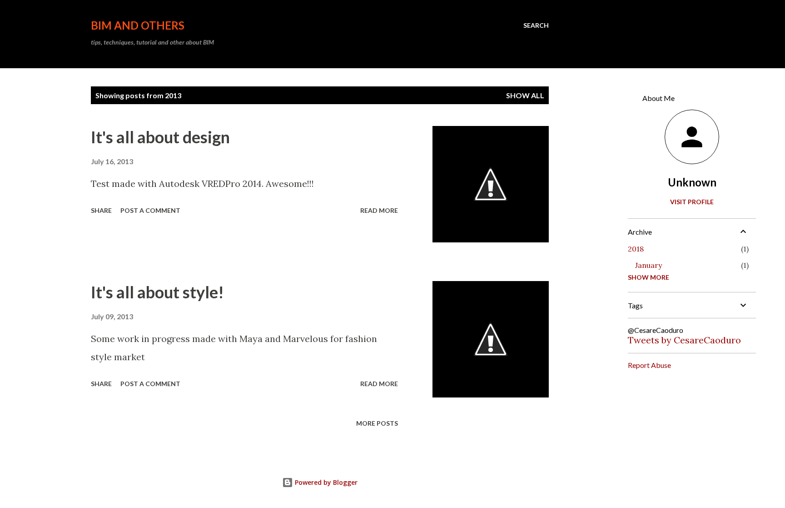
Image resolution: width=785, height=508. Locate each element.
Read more (379, 210)
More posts (377, 423)
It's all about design (160, 137)
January (648, 265)
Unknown (692, 182)
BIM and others (137, 25)
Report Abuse (649, 365)
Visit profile (692, 202)
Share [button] (101, 210)
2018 (636, 248)
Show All (525, 95)
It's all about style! (157, 292)
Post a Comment (150, 210)
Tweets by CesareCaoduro (684, 340)
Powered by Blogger (325, 482)
